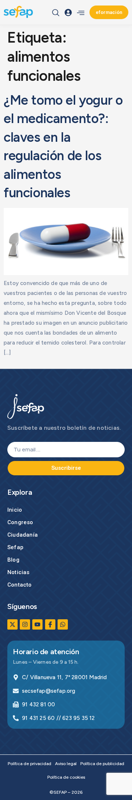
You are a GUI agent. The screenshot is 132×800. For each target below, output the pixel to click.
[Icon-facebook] (50, 624)
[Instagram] (25, 624)
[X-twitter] (12, 624)
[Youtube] (37, 624)
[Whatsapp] (63, 624)
